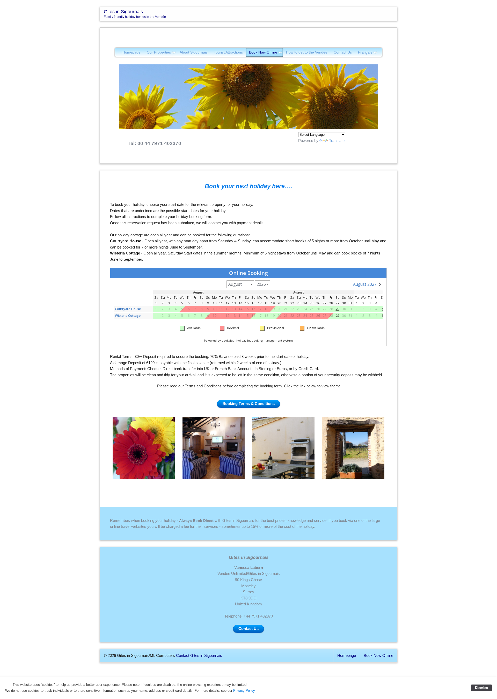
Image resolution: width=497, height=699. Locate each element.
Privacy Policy (244, 691)
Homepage (131, 52)
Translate (337, 141)
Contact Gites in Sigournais (199, 655)
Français (365, 52)
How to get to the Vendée (306, 52)
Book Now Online (263, 52)
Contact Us (343, 52)
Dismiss (481, 688)
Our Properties (159, 52)
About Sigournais (194, 52)
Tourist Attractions (228, 52)
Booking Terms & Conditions (248, 404)
